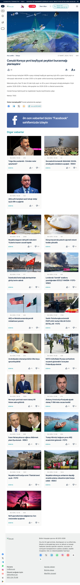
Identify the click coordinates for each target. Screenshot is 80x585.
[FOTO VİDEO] (61, 262)
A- (66, 69)
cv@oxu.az (11, 569)
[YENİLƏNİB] (24, 224)
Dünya (10, 168)
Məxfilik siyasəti (50, 573)
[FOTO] (61, 422)
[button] (50, 6)
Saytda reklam (49, 567)
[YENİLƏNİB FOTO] (24, 384)
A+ (73, 69)
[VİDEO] (61, 145)
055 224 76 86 (12, 577)
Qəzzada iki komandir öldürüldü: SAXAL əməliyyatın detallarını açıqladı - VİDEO (38, 1)
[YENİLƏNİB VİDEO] (61, 460)
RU (3, 11)
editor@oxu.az (12, 575)
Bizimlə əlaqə (49, 570)
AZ (3, 6)
